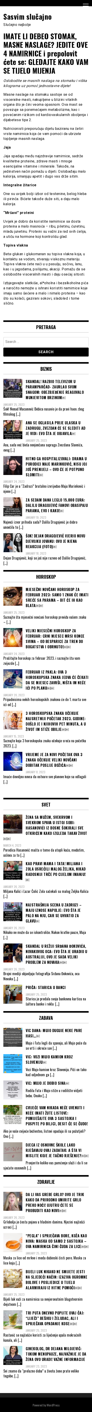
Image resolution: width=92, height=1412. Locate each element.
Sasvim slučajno (27, 16)
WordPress (53, 1405)
